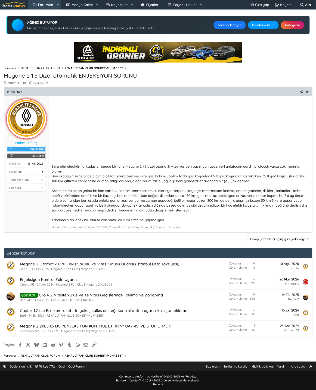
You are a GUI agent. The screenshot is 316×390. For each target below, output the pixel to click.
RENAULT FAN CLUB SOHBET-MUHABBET (75, 315)
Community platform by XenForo (158, 376)
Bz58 (23, 315)
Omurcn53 (27, 284)
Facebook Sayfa (230, 25)
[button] (57, 4)
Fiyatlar (152, 5)
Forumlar (45, 5)
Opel (62, 366)
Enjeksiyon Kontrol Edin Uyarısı (48, 279)
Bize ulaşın (213, 366)
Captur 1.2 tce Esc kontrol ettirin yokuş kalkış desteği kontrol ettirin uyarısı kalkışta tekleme (103, 310)
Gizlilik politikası (263, 366)
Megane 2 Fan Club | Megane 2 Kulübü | (79, 269)
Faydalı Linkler (185, 5)
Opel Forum (76, 366)
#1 (307, 92)
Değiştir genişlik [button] (21, 366)
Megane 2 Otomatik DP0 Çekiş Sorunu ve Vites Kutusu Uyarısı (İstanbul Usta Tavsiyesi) (99, 263)
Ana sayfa (298, 366)
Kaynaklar (119, 5)
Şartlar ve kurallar (236, 366)
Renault (158, 384)
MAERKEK (292, 284)
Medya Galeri (82, 5)
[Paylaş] (301, 91)
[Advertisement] (180, 131)
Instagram (292, 25)
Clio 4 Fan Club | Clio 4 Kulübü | (72, 300)
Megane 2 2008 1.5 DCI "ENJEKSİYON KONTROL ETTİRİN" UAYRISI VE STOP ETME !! (95, 326)
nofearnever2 (29, 331)
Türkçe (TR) (46, 366)
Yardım (282, 366)
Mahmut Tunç (17, 83)
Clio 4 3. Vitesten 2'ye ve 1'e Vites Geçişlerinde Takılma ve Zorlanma (101, 294)
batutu (24, 269)
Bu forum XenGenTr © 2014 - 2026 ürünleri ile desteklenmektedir (158, 380)
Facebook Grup (263, 25)
